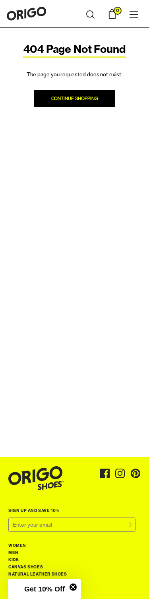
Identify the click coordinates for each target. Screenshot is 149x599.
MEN (13, 552)
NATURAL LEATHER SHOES (37, 574)
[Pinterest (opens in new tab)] (136, 473)
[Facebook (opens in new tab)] (105, 473)
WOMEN (17, 545)
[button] (90, 14)
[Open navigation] (134, 15)
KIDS (13, 559)
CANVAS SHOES (25, 567)
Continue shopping (74, 98)
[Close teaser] (73, 587)
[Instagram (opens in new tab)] (120, 473)
